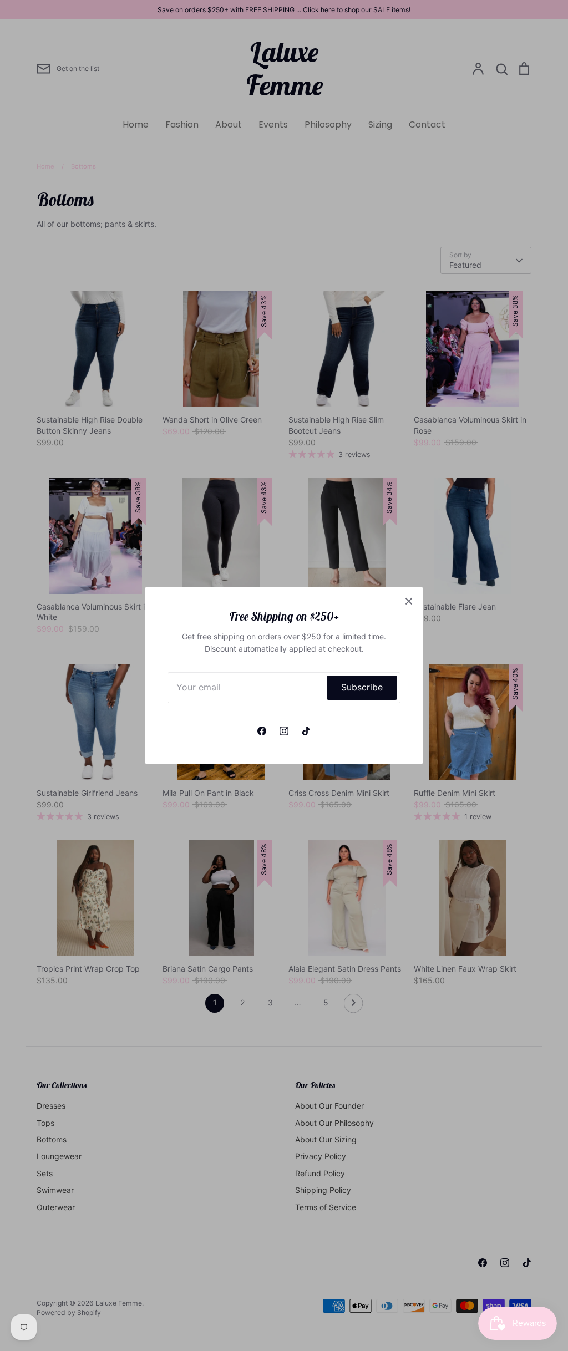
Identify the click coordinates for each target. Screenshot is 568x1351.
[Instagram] (284, 731)
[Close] (409, 600)
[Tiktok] (306, 731)
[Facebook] (262, 731)
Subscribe (362, 687)
